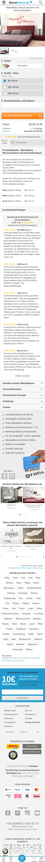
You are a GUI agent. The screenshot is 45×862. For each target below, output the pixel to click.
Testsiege (28, 718)
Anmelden (22, 698)
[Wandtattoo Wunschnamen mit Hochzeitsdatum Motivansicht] (13, 51)
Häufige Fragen (10, 710)
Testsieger (33, 766)
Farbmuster (8, 718)
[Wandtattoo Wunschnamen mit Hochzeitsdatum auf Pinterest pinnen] (11, 476)
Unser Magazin (32, 752)
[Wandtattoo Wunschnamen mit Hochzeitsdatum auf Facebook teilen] (4, 476)
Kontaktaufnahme (11, 714)
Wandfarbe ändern (36, 58)
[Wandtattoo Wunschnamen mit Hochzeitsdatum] (22, 30)
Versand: (6, 131)
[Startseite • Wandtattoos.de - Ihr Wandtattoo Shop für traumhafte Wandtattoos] (20, 2)
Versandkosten (9, 722)
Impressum (8, 726)
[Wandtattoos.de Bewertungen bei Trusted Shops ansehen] (13, 759)
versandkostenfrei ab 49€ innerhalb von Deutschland (25, 568)
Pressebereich (30, 714)
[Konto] (3, 859)
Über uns (28, 710)
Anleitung (32, 746)
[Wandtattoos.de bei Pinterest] (17, 813)
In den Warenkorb (18, 115)
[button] (19, 515)
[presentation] (1, 556)
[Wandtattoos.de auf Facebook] (7, 813)
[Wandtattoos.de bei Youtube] (37, 813)
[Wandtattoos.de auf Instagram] (27, 813)
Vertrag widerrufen (32, 722)
